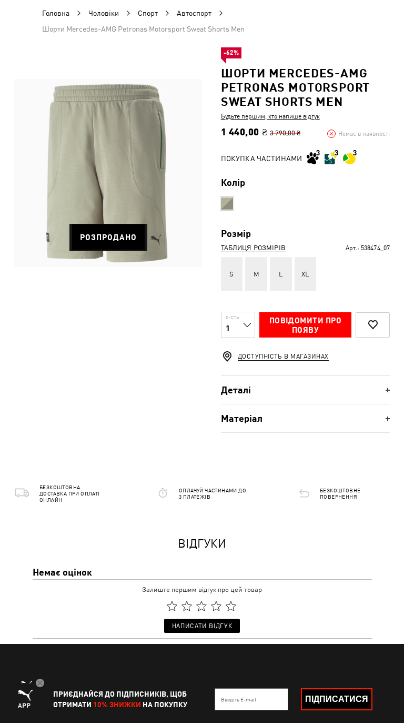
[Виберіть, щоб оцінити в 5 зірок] (231, 606)
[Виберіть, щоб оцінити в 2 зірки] (187, 606)
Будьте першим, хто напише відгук (270, 116)
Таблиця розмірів (253, 248)
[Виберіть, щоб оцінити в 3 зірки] (201, 606)
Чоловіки (103, 13)
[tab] (305, 390)
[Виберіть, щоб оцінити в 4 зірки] (216, 606)
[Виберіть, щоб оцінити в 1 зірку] (172, 606)
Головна (55, 13)
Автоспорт (194, 13)
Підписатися (336, 699)
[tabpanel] (108, 173)
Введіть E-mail (238, 699)
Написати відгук (202, 626)
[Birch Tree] (227, 203)
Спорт (148, 13)
